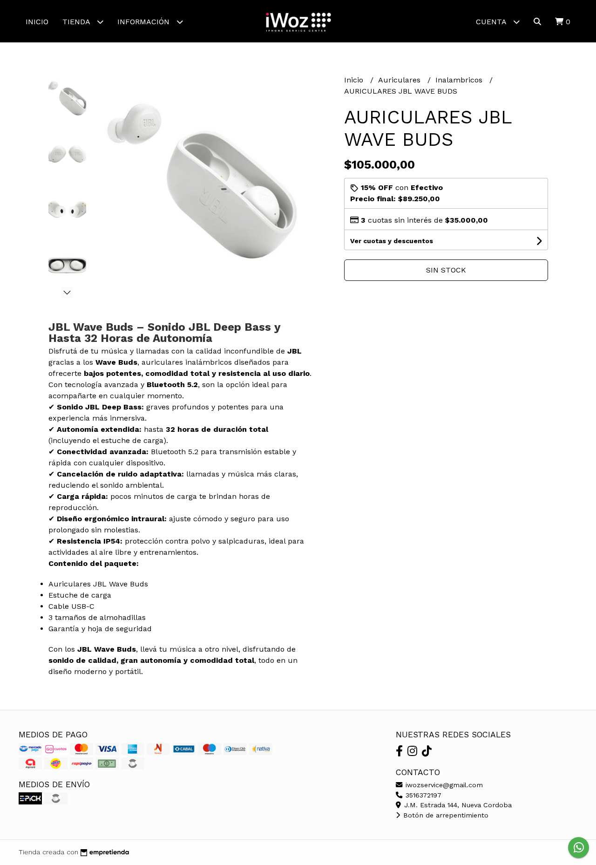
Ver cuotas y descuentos (391, 241)
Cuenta (492, 21)
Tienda (77, 21)
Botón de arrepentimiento (444, 815)
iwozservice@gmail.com (443, 785)
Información (144, 21)
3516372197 (422, 795)
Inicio (37, 21)
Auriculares (400, 79)
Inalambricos (460, 79)
